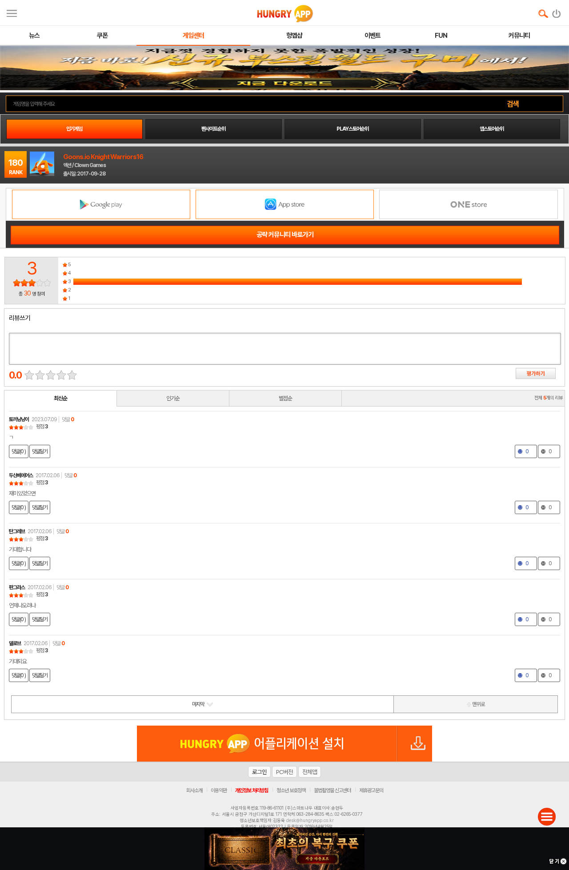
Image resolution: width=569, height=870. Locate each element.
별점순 (285, 398)
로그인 (259, 771)
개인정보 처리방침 (251, 790)
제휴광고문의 (371, 790)
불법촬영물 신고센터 (332, 790)
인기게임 (74, 129)
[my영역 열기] (12, 12)
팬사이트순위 (213, 129)
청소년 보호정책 (290, 790)
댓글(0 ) (19, 451)
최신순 (60, 398)
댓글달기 (40, 451)
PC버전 (284, 771)
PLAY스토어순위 (353, 129)
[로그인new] (557, 11)
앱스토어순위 (492, 129)
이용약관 (219, 790)
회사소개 (194, 790)
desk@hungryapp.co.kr (310, 820)
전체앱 (309, 771)
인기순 (173, 398)
